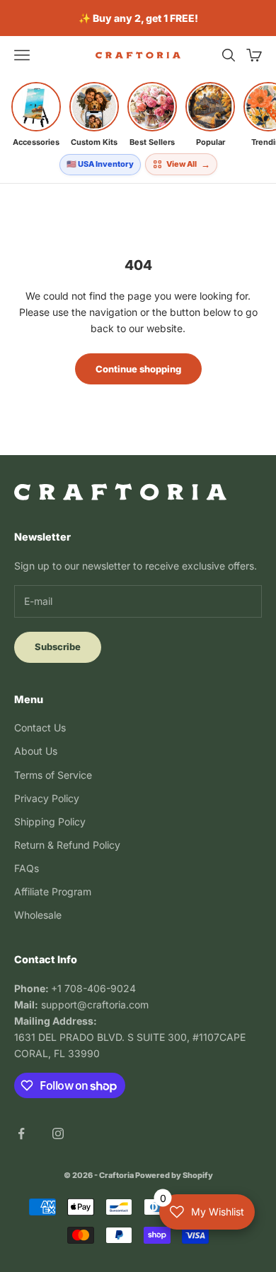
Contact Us (40, 728)
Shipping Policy (50, 821)
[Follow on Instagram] (58, 1133)
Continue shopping (138, 369)
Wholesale (38, 915)
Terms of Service (53, 775)
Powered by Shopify (174, 1175)
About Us (35, 751)
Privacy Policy (46, 798)
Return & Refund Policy (67, 845)
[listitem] (36, 114)
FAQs (26, 868)
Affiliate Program (52, 891)
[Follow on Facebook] (21, 1133)
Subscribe (58, 646)
